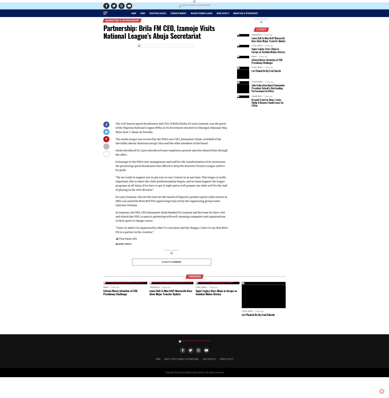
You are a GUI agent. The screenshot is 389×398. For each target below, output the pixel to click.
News (142, 13)
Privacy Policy (226, 359)
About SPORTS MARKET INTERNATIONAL (181, 359)
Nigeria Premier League (201, 13)
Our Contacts (209, 359)
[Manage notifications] (381, 391)
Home (133, 13)
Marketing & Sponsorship (245, 13)
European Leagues (157, 13)
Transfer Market (178, 13)
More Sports (223, 13)
